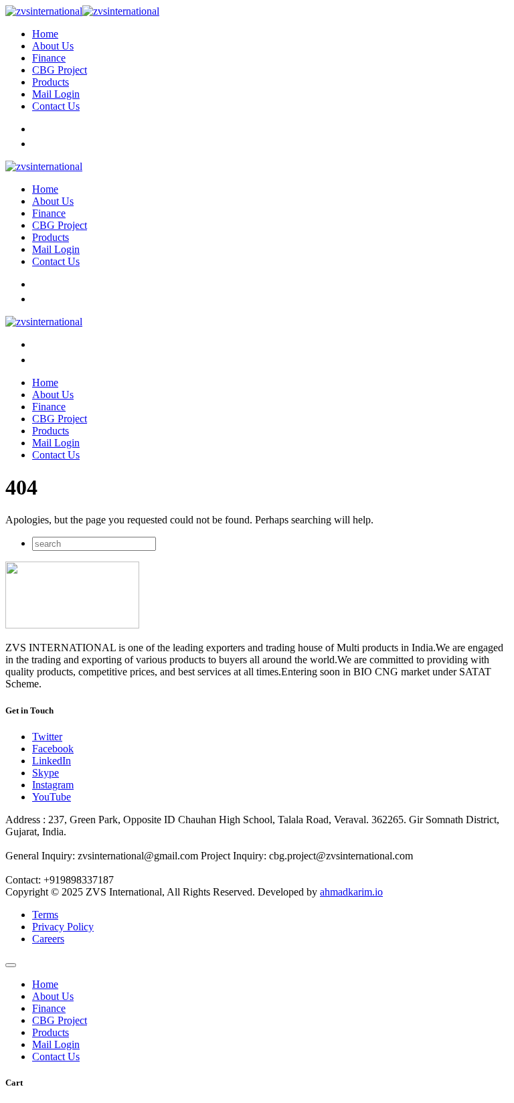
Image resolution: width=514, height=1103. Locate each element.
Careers (48, 938)
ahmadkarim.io (351, 892)
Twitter (47, 736)
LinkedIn (51, 760)
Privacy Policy (63, 926)
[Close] (10, 965)
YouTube (51, 796)
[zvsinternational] (82, 11)
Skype (45, 772)
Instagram (53, 784)
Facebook (53, 748)
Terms (45, 914)
